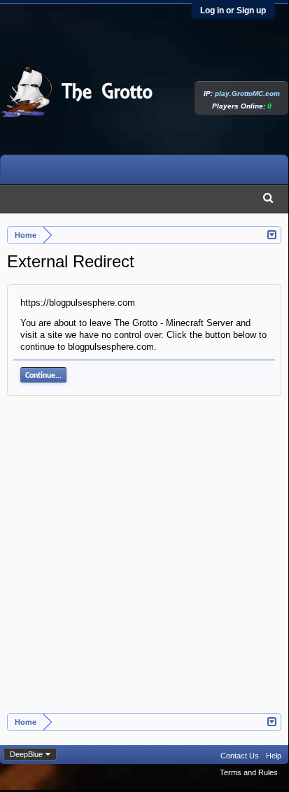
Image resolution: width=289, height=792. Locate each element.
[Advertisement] (144, 562)
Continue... (43, 376)
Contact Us (239, 755)
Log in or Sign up (233, 10)
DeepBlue (26, 754)
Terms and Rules (249, 772)
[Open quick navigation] (272, 233)
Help (273, 755)
